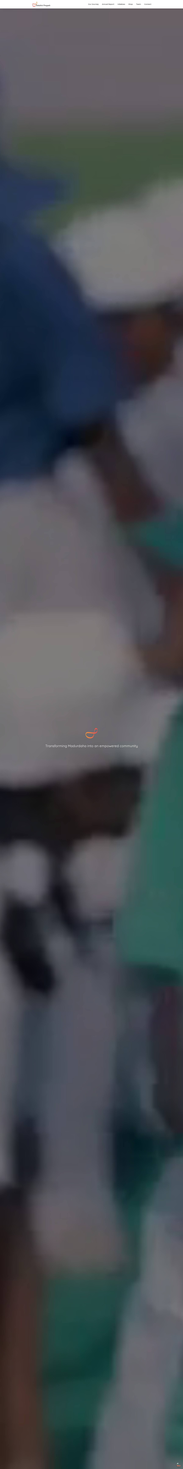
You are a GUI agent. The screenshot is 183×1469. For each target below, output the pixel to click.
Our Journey (93, 4)
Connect (147, 4)
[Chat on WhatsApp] (179, 1465)
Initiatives (121, 4)
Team (138, 4)
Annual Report (108, 4)
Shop (130, 4)
